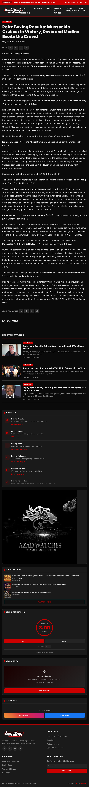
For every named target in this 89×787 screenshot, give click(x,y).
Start (24, 641)
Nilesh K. (83, 783)
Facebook (65, 715)
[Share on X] (10, 48)
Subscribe (66, 771)
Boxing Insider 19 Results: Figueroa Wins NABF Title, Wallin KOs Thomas (39, 584)
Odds (48, 8)
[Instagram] (10, 748)
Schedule (38, 8)
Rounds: (41, 646)
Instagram (25, 715)
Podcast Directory (70, 9)
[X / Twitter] (4, 748)
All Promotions (44, 602)
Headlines (7, 22)
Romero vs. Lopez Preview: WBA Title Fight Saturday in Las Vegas (55, 368)
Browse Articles (16, 474)
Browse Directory (17, 462)
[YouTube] (15, 748)
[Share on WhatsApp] (21, 48)
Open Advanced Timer (45, 652)
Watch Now (15, 437)
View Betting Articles (18, 449)
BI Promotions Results (10, 761)
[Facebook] (20, 748)
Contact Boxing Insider (55, 748)
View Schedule (16, 424)
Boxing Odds (7, 765)
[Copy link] (26, 48)
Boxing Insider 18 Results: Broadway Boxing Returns (31, 592)
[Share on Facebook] (16, 48)
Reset (64, 641)
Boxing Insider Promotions (24, 10)
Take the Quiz (44, 691)
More (81, 8)
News (13, 8)
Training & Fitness (58, 10)
